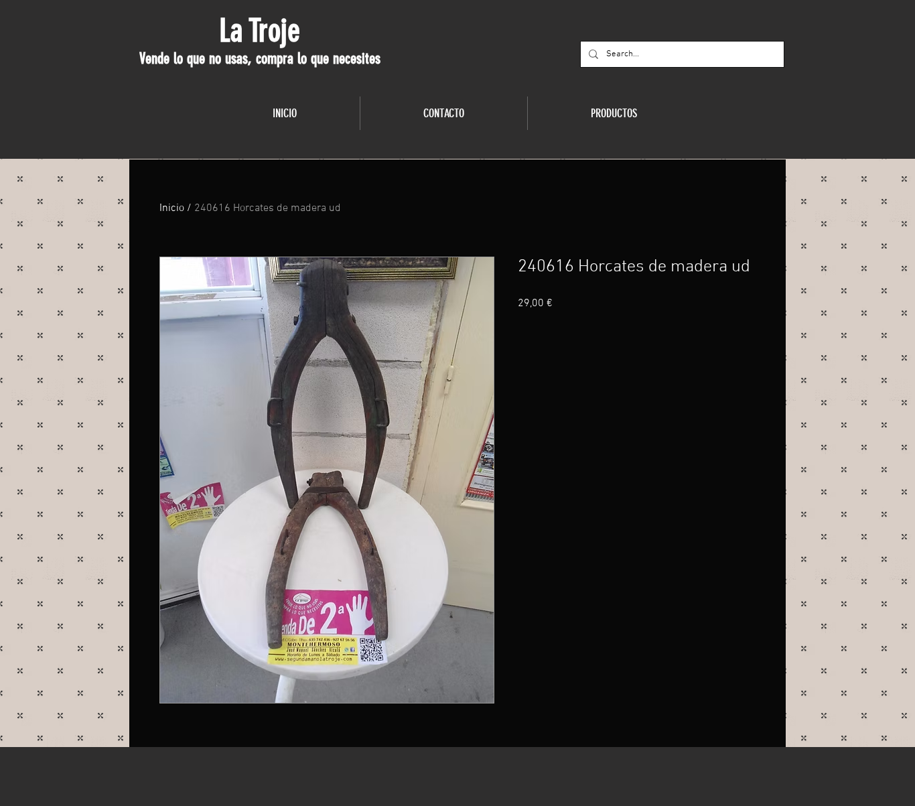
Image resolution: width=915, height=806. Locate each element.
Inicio (171, 208)
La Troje (259, 31)
